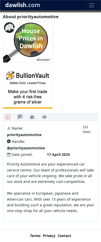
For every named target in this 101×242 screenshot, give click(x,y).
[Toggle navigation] (91, 5)
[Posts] (20, 117)
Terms (35, 235)
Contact (64, 235)
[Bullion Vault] (28, 87)
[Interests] (44, 117)
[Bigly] (28, 41)
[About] (8, 117)
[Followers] (32, 117)
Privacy (49, 235)
